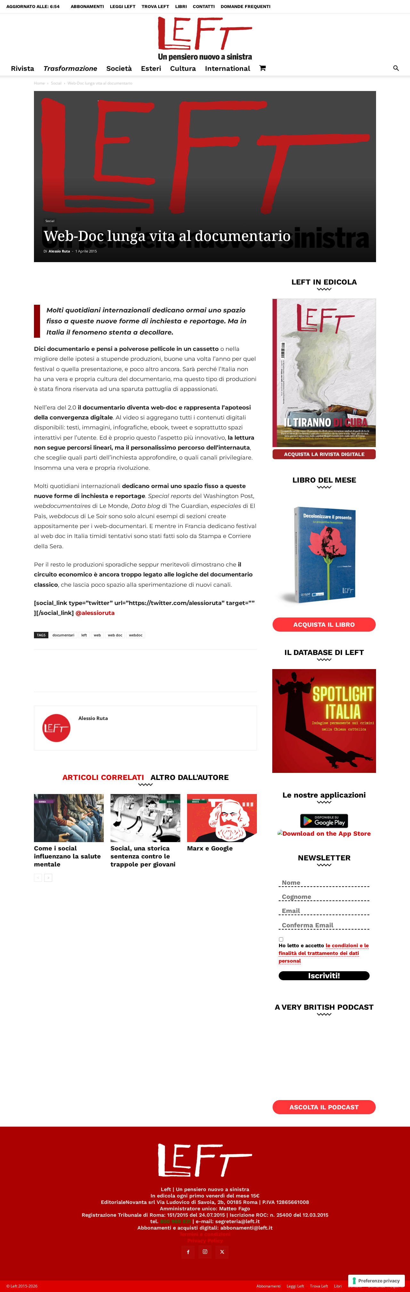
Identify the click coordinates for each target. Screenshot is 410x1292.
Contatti (204, 6)
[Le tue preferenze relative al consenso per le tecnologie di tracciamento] (376, 1281)
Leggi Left (122, 6)
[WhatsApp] (122, 283)
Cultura (183, 68)
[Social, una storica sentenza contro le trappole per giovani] (145, 818)
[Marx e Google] (222, 818)
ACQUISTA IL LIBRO (324, 624)
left (84, 635)
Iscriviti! (324, 975)
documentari (63, 635)
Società (119, 68)
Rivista (22, 68)
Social (56, 83)
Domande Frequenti (245, 6)
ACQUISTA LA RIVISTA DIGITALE (324, 454)
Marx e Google (210, 848)
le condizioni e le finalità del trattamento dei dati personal (324, 953)
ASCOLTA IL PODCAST (324, 1107)
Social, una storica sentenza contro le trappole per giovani (143, 856)
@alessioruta (95, 613)
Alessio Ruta (59, 251)
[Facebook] (79, 283)
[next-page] (48, 878)
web (97, 635)
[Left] (205, 37)
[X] (101, 283)
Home (39, 83)
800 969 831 (175, 1221)
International (227, 68)
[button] (396, 69)
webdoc (135, 635)
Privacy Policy (205, 1241)
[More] (143, 283)
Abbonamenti (87, 6)
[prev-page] (38, 878)
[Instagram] (205, 1252)
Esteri (151, 68)
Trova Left (155, 6)
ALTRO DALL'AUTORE (190, 777)
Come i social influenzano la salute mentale (67, 856)
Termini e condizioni (205, 1234)
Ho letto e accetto (324, 953)
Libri (181, 6)
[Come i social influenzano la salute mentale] (69, 818)
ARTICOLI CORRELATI (103, 777)
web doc (115, 635)
